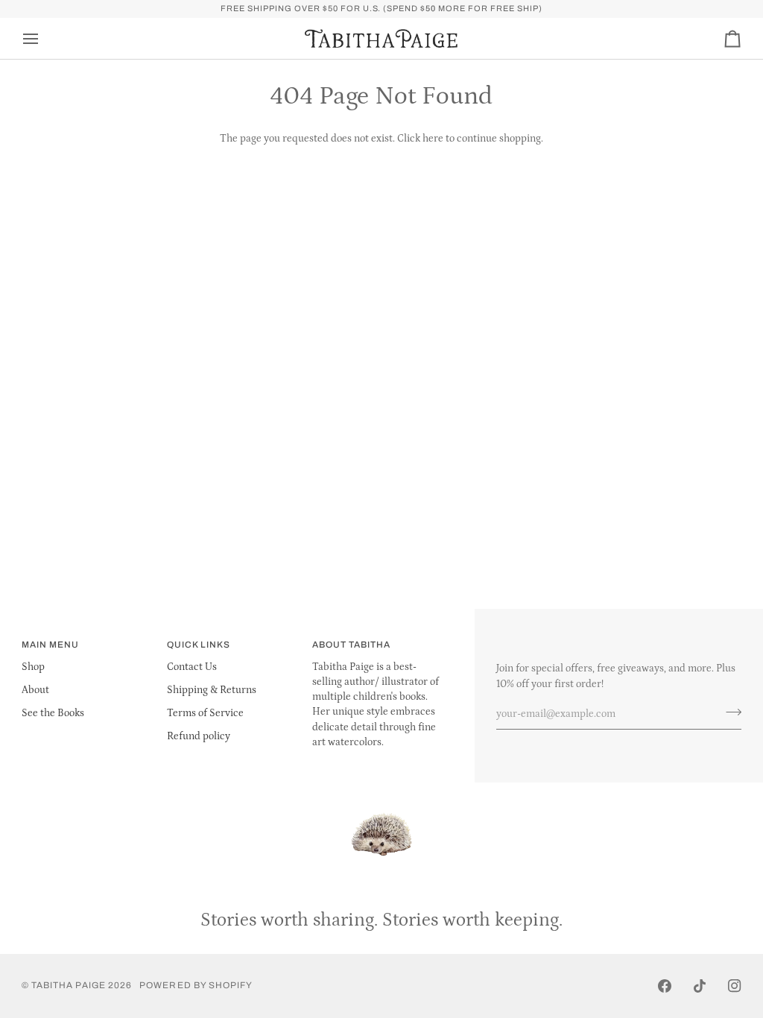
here (432, 139)
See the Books (53, 713)
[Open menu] (44, 38)
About (35, 690)
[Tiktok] (700, 986)
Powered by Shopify (196, 985)
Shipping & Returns (211, 690)
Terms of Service (205, 713)
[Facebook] (664, 986)
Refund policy (198, 736)
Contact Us (192, 667)
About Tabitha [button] (351, 644)
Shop (33, 667)
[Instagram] (734, 986)
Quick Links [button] (199, 644)
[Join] (729, 712)
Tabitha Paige (68, 985)
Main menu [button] (51, 644)
